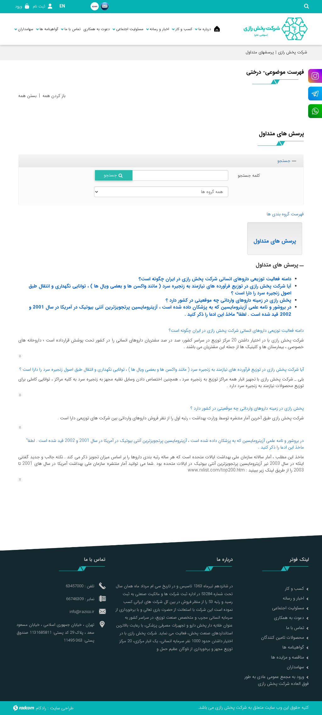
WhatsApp (315, 111)
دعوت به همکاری (289, 617)
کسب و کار (294, 588)
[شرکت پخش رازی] (275, 29)
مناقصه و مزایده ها (287, 657)
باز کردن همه (53, 95)
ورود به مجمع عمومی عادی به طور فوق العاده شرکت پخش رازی (276, 680)
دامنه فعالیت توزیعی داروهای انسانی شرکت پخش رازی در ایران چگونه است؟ (215, 279)
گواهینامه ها (293, 647)
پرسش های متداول (274, 241)
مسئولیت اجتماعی (288, 608)
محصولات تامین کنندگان (282, 637)
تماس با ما (295, 627)
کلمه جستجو (249, 175)
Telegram (315, 93)
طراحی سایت (62, 708)
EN (62, 6)
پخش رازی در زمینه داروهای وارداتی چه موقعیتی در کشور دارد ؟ (228, 300)
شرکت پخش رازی (292, 52)
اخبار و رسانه (293, 598)
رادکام (41, 708)
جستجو (284, 160)
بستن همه (27, 95)
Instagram (315, 76)
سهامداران (295, 667)
